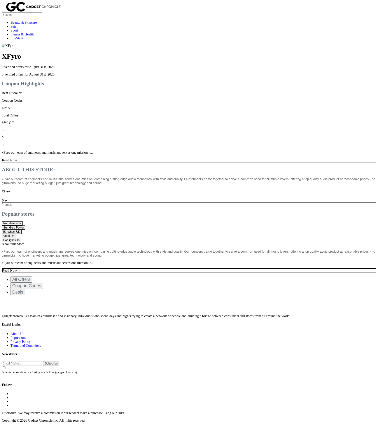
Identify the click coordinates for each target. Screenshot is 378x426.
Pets (13, 26)
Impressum (18, 338)
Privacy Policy (20, 341)
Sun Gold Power (13, 227)
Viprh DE (9, 236)
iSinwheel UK (11, 231)
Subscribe (51, 363)
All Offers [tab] (21, 279)
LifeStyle (16, 38)
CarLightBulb (11, 240)
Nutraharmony (12, 223)
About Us (17, 334)
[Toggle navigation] (3, 11)
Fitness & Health (22, 34)
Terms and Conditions (25, 345)
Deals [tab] (17, 292)
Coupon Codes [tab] (26, 285)
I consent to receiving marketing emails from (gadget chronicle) (39, 372)
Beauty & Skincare (23, 22)
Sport (14, 30)
